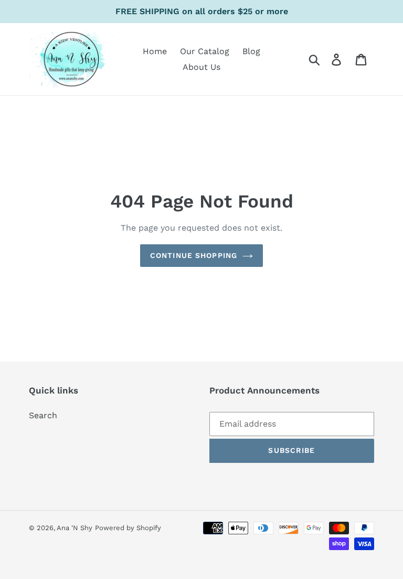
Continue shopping (193, 255)
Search (43, 415)
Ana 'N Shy (74, 528)
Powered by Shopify (128, 528)
